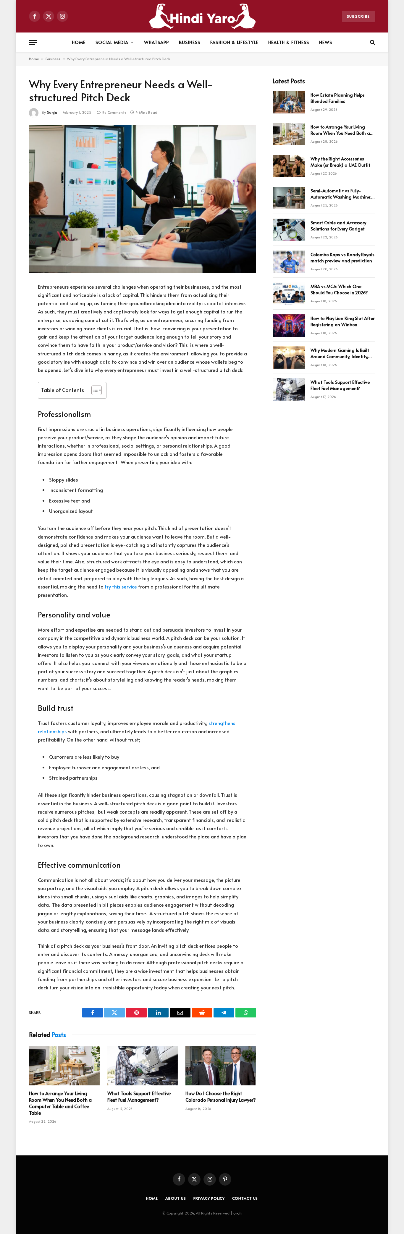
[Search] (372, 42)
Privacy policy (209, 1198)
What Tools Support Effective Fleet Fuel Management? (139, 1096)
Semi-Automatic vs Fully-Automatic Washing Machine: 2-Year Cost (341, 193)
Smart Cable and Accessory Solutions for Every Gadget (338, 225)
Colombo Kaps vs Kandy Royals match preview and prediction (342, 257)
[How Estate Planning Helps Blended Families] (289, 102)
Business (189, 42)
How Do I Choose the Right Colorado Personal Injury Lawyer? (220, 1096)
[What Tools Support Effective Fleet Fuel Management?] (142, 1065)
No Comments (114, 112)
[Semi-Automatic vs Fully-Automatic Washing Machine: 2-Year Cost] (289, 198)
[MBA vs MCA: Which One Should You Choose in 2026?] (289, 293)
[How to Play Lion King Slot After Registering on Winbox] (289, 325)
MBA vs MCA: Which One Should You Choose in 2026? (339, 289)
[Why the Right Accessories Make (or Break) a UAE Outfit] (289, 166)
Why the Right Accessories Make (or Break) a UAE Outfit (340, 161)
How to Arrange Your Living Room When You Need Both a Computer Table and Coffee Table (60, 1103)
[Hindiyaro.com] (202, 16)
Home (78, 42)
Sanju (52, 112)
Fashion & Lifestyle (234, 42)
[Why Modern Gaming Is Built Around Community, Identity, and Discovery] (289, 357)
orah (237, 1213)
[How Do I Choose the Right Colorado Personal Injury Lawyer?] (220, 1065)
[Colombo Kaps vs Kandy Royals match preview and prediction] (289, 262)
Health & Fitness (288, 42)
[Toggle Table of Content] (93, 390)
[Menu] (33, 42)
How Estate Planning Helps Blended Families (338, 98)
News (325, 42)
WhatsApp (156, 42)
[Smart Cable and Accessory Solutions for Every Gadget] (289, 230)
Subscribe (358, 16)
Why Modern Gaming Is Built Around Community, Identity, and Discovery (340, 353)
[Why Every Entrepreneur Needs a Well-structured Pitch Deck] (142, 199)
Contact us (245, 1198)
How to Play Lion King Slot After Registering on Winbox (342, 321)
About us (175, 1198)
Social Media (112, 42)
